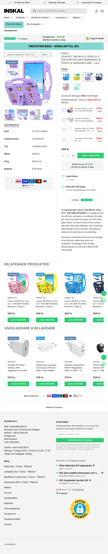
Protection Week (14, 24)
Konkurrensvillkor (12, 519)
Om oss (7, 493)
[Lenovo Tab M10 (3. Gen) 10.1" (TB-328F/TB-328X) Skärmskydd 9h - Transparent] (70, 110)
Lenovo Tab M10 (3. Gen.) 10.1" (21, 55)
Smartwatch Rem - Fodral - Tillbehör (21, 482)
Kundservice (10, 30)
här (93, 449)
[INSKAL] (14, 11)
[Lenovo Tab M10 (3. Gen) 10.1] (66, 77)
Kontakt (7, 524)
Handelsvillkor (11, 498)
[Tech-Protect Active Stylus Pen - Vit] (70, 140)
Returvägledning (12, 508)
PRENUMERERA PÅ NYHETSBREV (80, 440)
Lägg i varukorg (90, 155)
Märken (7, 487)
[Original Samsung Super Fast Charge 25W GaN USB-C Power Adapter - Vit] (47, 347)
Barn (44, 55)
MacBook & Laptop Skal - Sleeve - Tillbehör (24, 477)
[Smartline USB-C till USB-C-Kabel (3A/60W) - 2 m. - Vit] (70, 130)
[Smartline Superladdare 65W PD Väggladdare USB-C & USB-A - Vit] (75, 347)
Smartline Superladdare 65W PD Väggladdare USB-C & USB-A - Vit (74, 368)
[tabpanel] (28, 150)
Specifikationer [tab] (11, 125)
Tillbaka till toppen (54, 407)
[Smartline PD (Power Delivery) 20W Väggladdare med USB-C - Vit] (70, 120)
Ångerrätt (8, 503)
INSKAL (65, 53)
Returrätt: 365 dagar (76, 187)
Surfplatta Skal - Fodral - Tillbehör (20, 472)
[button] (102, 11)
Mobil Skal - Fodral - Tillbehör (18, 466)
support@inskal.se (18, 426)
